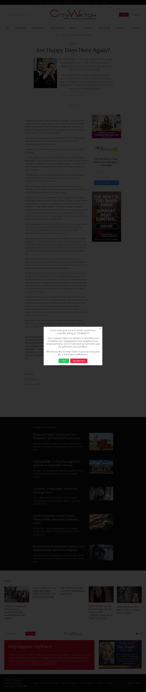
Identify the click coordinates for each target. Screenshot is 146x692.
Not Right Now (79, 361)
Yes (63, 361)
